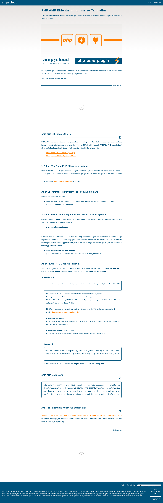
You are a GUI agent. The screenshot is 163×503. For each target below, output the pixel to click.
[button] (149, 2)
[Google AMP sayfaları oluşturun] (9, 2)
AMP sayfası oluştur (128, 485)
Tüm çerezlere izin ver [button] (155, 491)
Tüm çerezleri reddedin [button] (155, 499)
